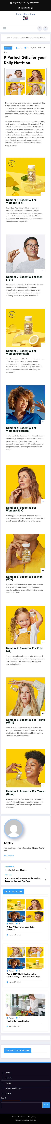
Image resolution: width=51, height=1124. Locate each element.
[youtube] (32, 8)
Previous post (9, 866)
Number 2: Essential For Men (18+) (24, 278)
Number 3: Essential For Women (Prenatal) (21, 352)
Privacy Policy (32, 1117)
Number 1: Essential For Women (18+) (21, 201)
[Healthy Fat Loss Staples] (25, 1005)
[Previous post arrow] (45, 868)
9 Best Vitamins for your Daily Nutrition (20, 928)
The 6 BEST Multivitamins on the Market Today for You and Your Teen (22, 879)
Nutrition (8, 48)
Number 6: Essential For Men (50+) (24, 578)
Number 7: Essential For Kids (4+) (24, 650)
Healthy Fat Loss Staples (15, 870)
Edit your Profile (38, 848)
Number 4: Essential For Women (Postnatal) (21, 429)
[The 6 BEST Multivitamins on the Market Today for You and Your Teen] (25, 957)
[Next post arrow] (45, 879)
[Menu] (4, 28)
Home (8, 1072)
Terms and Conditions (18, 1117)
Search (3, 1098)
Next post (8, 875)
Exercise (9, 1078)
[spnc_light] (45, 28)
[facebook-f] (19, 8)
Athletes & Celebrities (13, 1088)
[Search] (39, 28)
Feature (8, 1093)
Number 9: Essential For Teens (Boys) (25, 793)
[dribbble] (25, 8)
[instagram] (28, 8)
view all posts (9, 856)
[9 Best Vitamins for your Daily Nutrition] (25, 910)
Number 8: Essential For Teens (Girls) (25, 721)
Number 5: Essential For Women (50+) (21, 509)
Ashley (20, 48)
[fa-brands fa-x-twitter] (22, 8)
